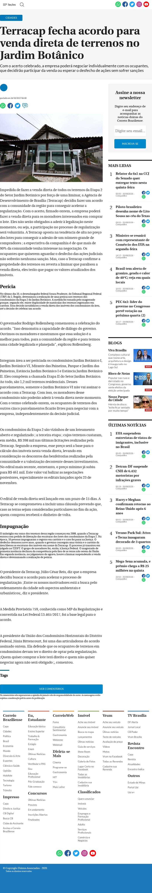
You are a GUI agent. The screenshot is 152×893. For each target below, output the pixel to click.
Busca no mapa (86, 731)
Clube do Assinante (13, 823)
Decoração (83, 756)
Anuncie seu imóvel (88, 727)
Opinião (7, 770)
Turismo (7, 785)
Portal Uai (133, 787)
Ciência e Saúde (11, 765)
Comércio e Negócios (84, 839)
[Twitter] (17, 107)
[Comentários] (25, 107)
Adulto (81, 824)
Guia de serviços (86, 746)
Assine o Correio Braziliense (11, 830)
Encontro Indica (136, 769)
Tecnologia (8, 780)
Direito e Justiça (11, 808)
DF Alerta (133, 722)
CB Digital (8, 813)
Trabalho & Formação (33, 738)
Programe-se (60, 767)
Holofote (7, 775)
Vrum (107, 715)
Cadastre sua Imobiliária (85, 784)
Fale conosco (35, 786)
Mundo (6, 750)
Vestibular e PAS (36, 763)
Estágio (32, 744)
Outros (134, 776)
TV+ (55, 782)
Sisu (30, 768)
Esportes (7, 760)
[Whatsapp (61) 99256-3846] (118, 6)
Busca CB (8, 818)
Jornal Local (134, 727)
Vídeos (106, 746)
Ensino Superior (36, 731)
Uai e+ (131, 792)
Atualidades (134, 764)
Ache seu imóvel (86, 722)
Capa (6, 726)
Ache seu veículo (111, 722)
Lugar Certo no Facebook (86, 768)
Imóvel (84, 715)
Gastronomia (60, 735)
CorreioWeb (63, 715)
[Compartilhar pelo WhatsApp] (144, 198)
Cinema (57, 762)
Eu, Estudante (37, 717)
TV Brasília (137, 715)
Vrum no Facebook (112, 756)
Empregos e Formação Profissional (84, 816)
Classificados (89, 792)
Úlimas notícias (86, 741)
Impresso (11, 797)
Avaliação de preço (113, 741)
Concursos (37, 793)
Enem (31, 749)
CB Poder (133, 731)
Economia (8, 745)
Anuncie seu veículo (113, 727)
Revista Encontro (136, 746)
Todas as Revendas (113, 761)
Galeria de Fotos (86, 761)
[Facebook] (125, 6)
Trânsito (7, 790)
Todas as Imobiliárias (84, 776)
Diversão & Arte (11, 755)
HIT (55, 777)
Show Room (84, 751)
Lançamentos (85, 736)
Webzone (58, 739)
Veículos (82, 808)
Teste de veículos (112, 736)
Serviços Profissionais (84, 831)
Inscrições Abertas (38, 814)
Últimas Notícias (36, 754)
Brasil (6, 741)
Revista (132, 759)
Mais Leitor (59, 786)
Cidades (7, 731)
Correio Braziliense (12, 717)
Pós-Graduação (36, 781)
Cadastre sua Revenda (110, 768)
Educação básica (36, 726)
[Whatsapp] (3, 107)
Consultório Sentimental (59, 729)
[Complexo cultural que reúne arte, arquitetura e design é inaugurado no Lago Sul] (142, 356)
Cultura (32, 758)
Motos (106, 751)
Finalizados (34, 819)
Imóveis (82, 803)
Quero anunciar (86, 798)
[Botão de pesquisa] (21, 5)
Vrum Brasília (135, 736)
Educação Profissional (34, 775)
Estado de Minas (136, 782)
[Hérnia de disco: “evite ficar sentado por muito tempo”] (142, 402)
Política (7, 736)
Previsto (32, 804)
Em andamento (36, 809)
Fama (56, 722)
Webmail (57, 744)
